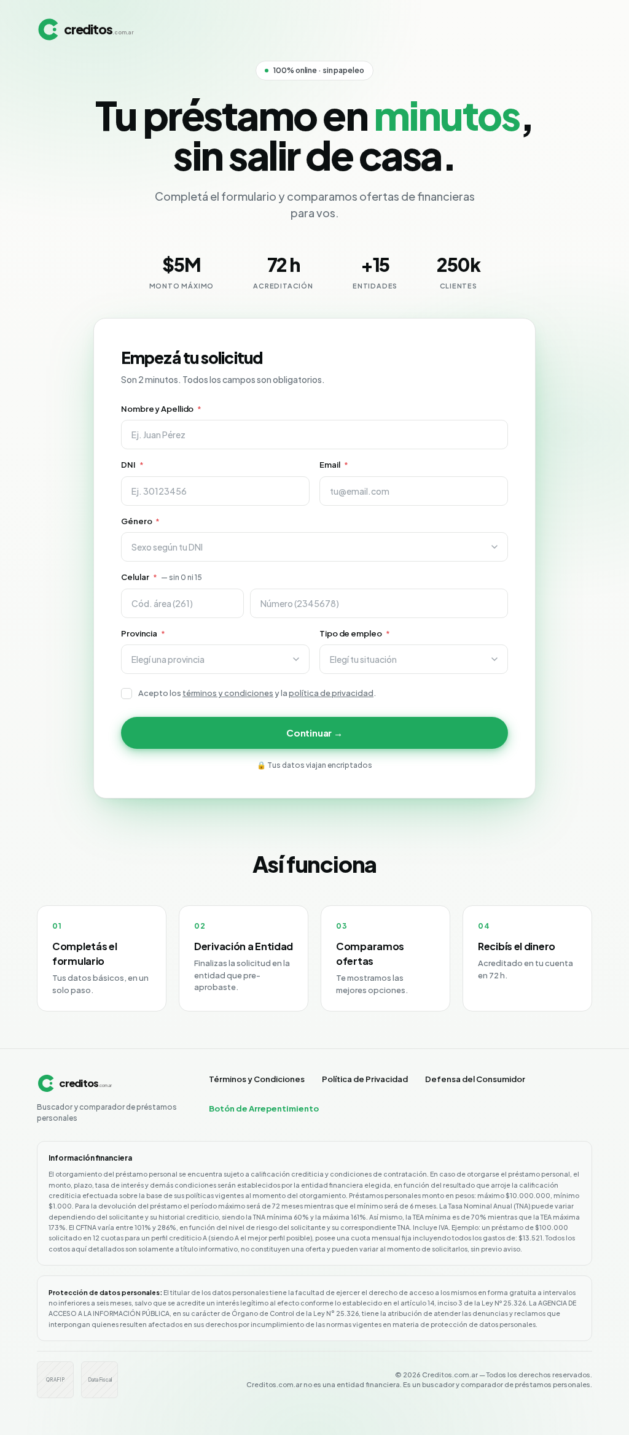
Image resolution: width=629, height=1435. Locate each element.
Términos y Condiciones (257, 1079)
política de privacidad (331, 693)
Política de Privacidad (365, 1079)
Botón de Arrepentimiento (264, 1108)
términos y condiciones (227, 693)
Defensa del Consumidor (475, 1079)
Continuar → (314, 732)
